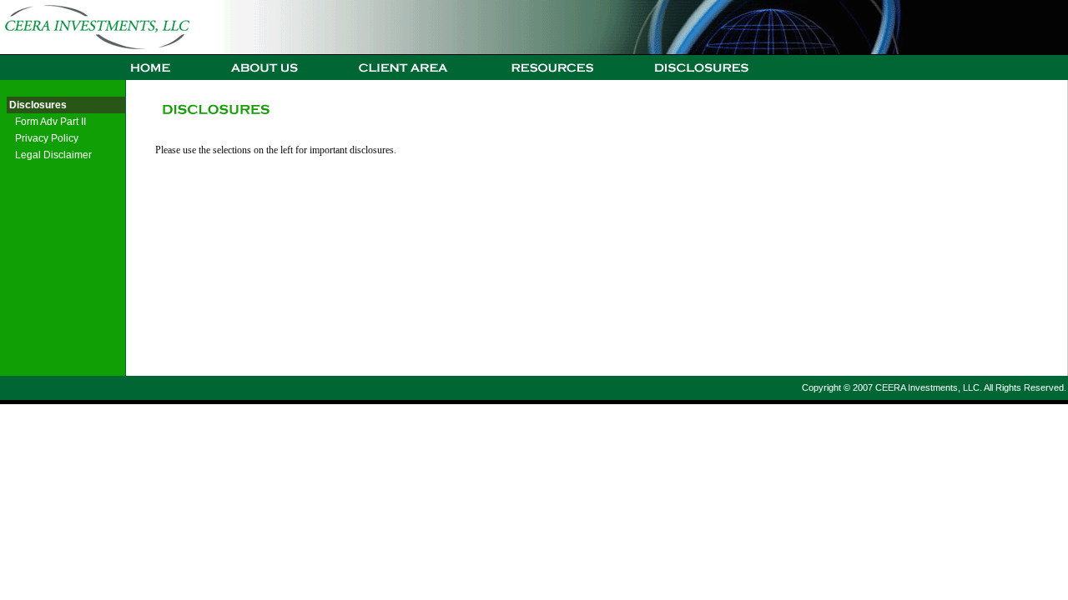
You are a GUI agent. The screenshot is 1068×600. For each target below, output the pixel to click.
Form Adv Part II (50, 122)
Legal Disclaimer (53, 155)
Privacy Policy (46, 138)
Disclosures (37, 105)
